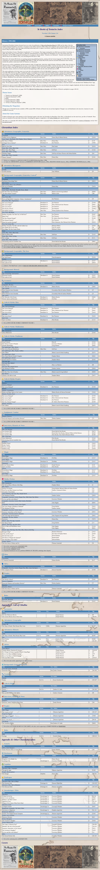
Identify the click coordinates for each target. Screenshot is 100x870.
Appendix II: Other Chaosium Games (85, 79)
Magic (79, 67)
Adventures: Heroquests (84, 49)
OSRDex (47, 25)
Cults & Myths (81, 57)
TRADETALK (62, 726)
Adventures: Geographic (84, 46)
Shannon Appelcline (50, 36)
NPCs (79, 72)
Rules (79, 75)
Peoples (82, 62)
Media (79, 69)
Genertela (82, 48)
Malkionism (83, 60)
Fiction (81, 70)
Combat (82, 65)
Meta (79, 71)
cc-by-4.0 (46, 120)
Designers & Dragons (68, 25)
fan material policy (7, 122)
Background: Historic (83, 55)
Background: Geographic (84, 51)
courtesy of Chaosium (84, 120)
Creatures (80, 56)
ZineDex (29, 25)
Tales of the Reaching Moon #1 (49, 45)
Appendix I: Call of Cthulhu (83, 78)
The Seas (82, 53)
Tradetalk (22, 60)
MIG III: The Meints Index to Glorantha (40, 89)
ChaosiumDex (38, 25)
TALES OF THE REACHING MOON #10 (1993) (35, 265)
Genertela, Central (84, 52)
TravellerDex (56, 25)
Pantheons (82, 61)
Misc (81, 59)
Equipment (81, 63)
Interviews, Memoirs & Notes (85, 66)
